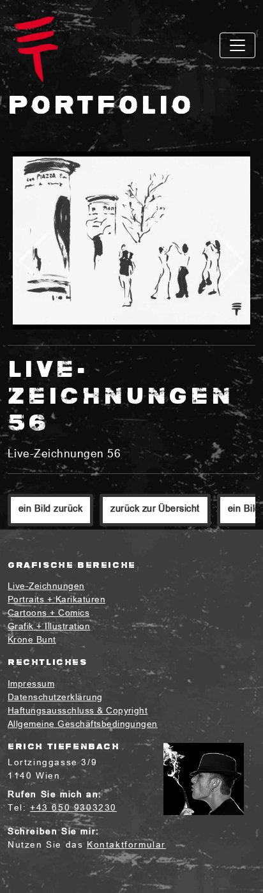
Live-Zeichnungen (46, 586)
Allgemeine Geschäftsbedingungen (83, 724)
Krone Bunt (32, 640)
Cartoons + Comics (48, 613)
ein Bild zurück (50, 509)
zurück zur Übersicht (155, 509)
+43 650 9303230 (73, 808)
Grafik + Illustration (49, 627)
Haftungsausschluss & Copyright (77, 711)
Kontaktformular (126, 845)
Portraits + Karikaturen (56, 600)
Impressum (31, 684)
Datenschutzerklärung (55, 698)
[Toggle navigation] (237, 45)
